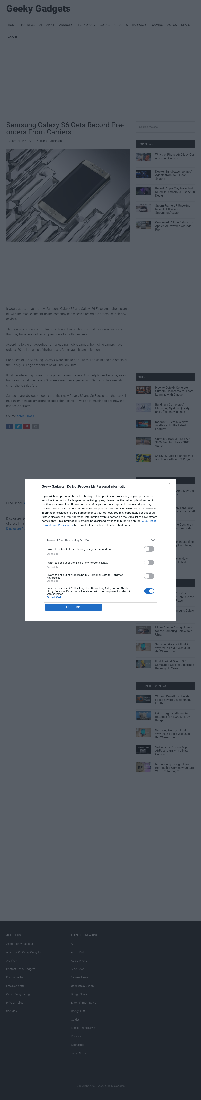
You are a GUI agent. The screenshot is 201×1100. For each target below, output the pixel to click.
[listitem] (100, 540)
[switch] (149, 549)
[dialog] (100, 550)
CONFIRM (73, 607)
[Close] (168, 487)
